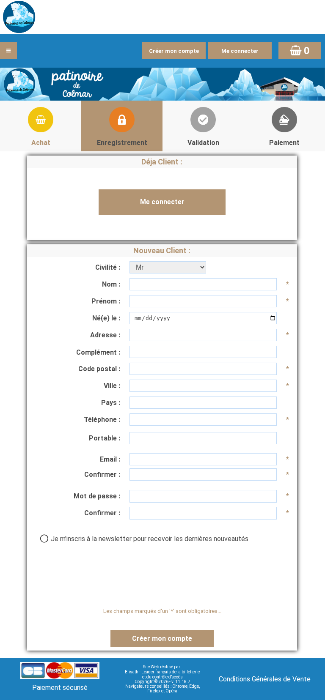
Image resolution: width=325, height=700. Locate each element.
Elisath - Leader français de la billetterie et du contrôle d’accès (162, 674)
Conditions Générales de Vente (265, 679)
